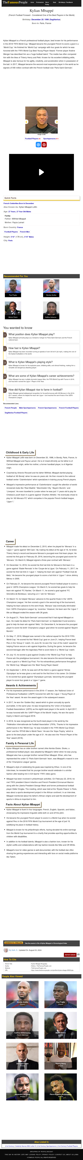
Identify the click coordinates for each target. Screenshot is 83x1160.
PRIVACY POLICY (48, 1154)
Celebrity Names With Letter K (25, 1146)
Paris (10, 240)
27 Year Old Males (24, 211)
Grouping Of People (38, 1151)
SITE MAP (25, 1154)
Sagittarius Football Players (16, 412)
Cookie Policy (36, 1154)
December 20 (37, 19)
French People (11, 408)
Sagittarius (55, 19)
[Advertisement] (42, 31)
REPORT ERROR (70, 955)
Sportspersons (49, 138)
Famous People (34, 1157)
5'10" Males (29, 237)
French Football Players (69, 408)
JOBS (76, 1154)
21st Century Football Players (68, 1146)
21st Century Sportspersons (46, 1146)
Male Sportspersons (27, 408)
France (20, 227)
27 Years (11, 211)
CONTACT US (60, 1154)
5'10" (13, 237)
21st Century (9, 1146)
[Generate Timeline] (13, 943)
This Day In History (13, 1154)
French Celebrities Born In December (19, 203)
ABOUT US (70, 1154)
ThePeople (15, 2)
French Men (25, 231)
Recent (50, 1151)
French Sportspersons (47, 408)
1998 (46, 19)
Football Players (31, 138)
